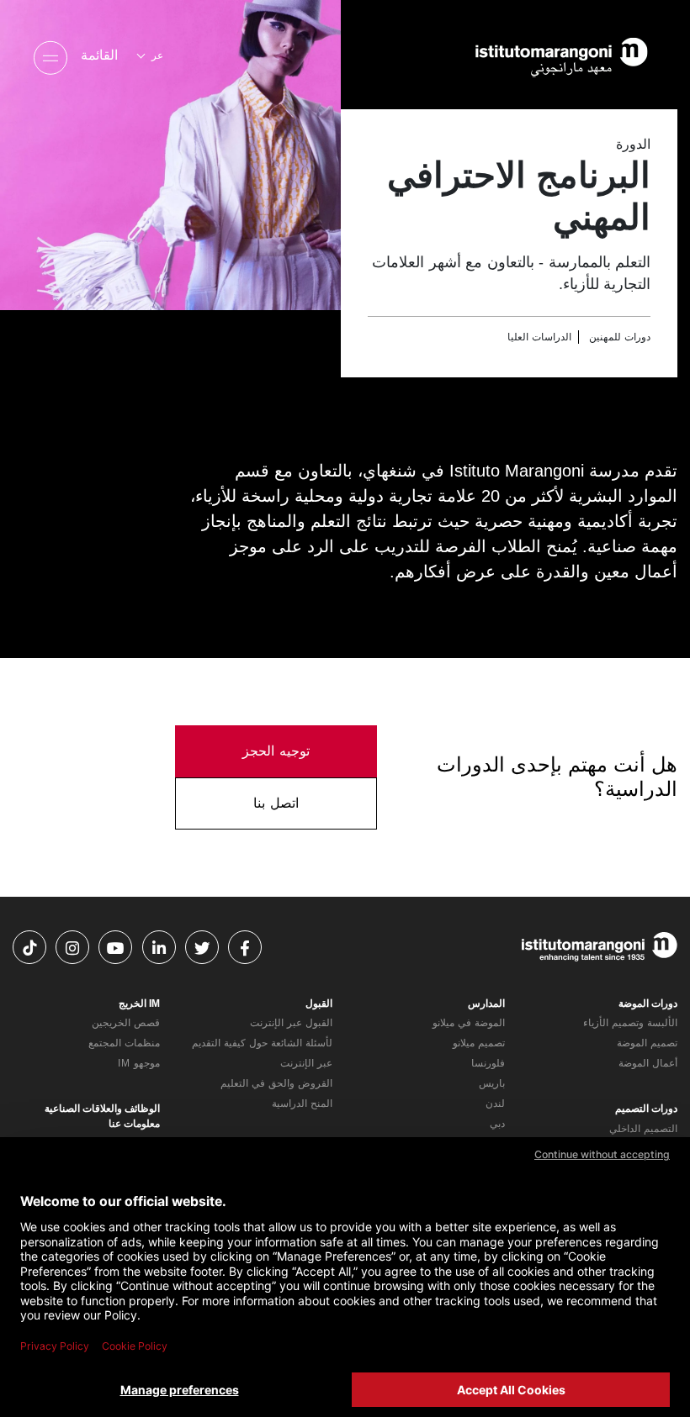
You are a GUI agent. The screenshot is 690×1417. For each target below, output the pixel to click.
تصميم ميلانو (479, 1043)
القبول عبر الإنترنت (291, 1023)
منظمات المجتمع (124, 1043)
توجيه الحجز (276, 751)
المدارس (486, 1003)
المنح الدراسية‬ (302, 1103)
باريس (492, 1083)
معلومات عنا (134, 1124)
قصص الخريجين (126, 1023)
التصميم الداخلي (643, 1129)
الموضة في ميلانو (469, 1023)
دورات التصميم (646, 1108)
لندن (495, 1103)
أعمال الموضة (647, 1063)
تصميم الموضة (647, 1043)
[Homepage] (538, 55)
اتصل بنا (276, 803)
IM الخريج (139, 1003)
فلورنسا (488, 1063)
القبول (318, 1003)
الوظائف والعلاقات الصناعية (102, 1108)
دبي (497, 1124)
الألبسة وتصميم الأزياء (630, 1023)
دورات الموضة (647, 1003)
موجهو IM (139, 1063)
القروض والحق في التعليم (276, 1083)
